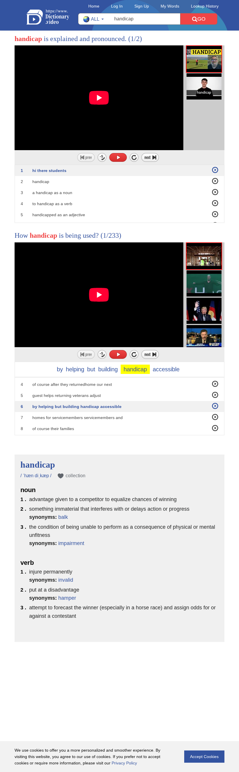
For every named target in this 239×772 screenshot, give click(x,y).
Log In (117, 6)
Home (93, 6)
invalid (65, 580)
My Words (170, 6)
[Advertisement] (119, 680)
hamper (67, 598)
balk (63, 517)
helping (75, 369)
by (60, 369)
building (108, 369)
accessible (166, 369)
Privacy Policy (124, 763)
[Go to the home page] (52, 17)
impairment (71, 543)
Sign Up (141, 6)
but (91, 369)
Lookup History (205, 6)
